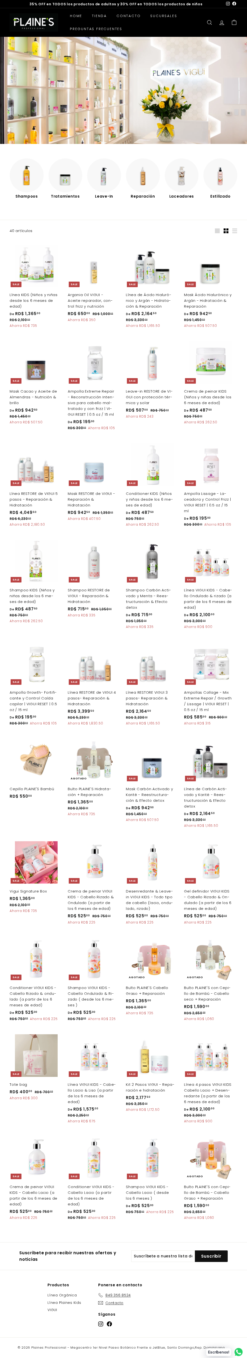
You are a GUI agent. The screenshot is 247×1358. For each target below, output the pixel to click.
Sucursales (163, 15)
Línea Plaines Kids (64, 1302)
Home (76, 15)
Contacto (129, 15)
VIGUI (52, 1309)
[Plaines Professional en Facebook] (109, 1323)
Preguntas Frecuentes (96, 28)
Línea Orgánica (62, 1295)
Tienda (99, 15)
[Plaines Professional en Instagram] (100, 1323)
